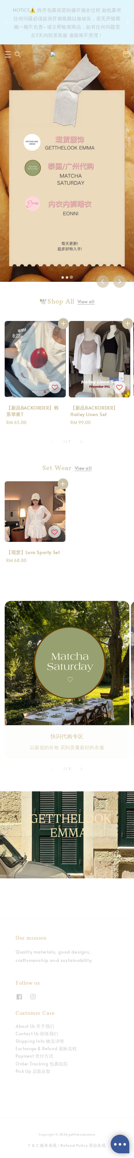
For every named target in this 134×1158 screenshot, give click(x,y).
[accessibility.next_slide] (81, 769)
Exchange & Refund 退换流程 (46, 1048)
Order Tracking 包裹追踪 (42, 1064)
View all (86, 301)
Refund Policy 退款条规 (83, 1145)
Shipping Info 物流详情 (40, 1041)
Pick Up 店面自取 (33, 1071)
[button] (8, 54)
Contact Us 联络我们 (37, 1034)
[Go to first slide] (119, 281)
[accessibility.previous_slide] (53, 769)
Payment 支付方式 (34, 1056)
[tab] (62, 277)
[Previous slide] (103, 281)
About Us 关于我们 (35, 1026)
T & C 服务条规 (42, 1145)
